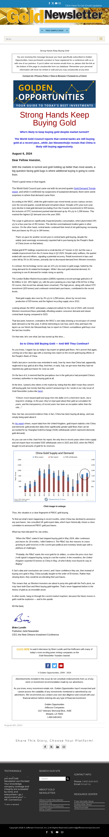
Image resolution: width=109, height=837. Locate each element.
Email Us (86, 784)
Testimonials (81, 807)
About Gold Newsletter (51, 800)
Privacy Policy (42, 76)
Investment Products (51, 806)
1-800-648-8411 (90, 781)
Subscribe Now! (83, 804)
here (40, 391)
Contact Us (28, 76)
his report (19, 423)
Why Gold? (45, 809)
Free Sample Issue (84, 801)
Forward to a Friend (77, 76)
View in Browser (58, 76)
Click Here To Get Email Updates (83, 5)
